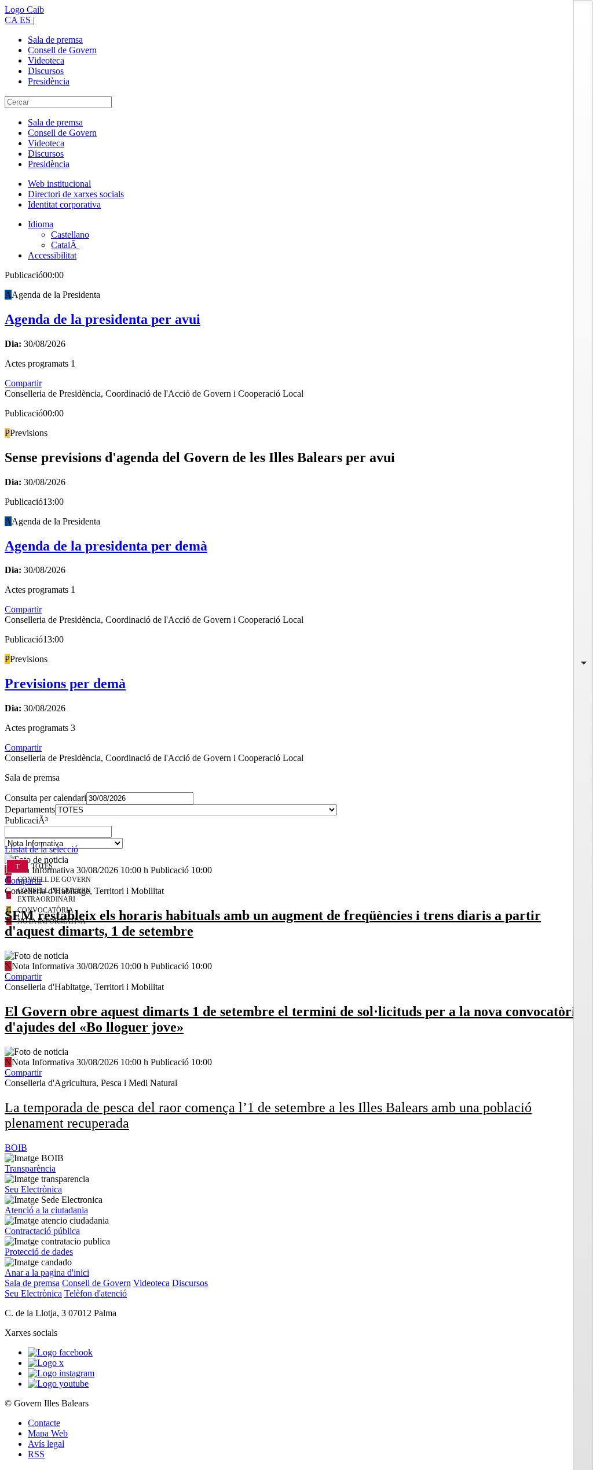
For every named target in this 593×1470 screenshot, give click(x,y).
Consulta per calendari (45, 798)
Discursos (46, 71)
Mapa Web (48, 1433)
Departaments (30, 809)
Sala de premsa (55, 40)
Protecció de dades (39, 1252)
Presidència (48, 81)
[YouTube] (58, 1383)
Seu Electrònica (33, 1189)
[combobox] (296, 835)
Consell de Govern (62, 50)
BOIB (16, 1148)
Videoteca (46, 60)
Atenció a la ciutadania (46, 1210)
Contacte (44, 1423)
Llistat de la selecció (41, 849)
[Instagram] (61, 1373)
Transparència (30, 1168)
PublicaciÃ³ (26, 820)
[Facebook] (60, 1352)
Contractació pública (42, 1231)
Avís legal (46, 1444)
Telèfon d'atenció (95, 1293)
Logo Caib (24, 9)
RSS (36, 1454)
